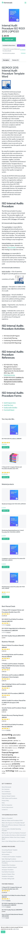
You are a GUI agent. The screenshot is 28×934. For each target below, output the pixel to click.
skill (2, 768)
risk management (16, 766)
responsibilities (4, 766)
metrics (12, 761)
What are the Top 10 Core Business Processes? (14, 833)
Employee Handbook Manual (9, 867)
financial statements (9, 757)
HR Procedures (5, 854)
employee (21, 748)
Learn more (16, 929)
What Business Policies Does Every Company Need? (13, 838)
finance (4, 750)
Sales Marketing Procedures (9, 859)
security (23, 766)
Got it (3, 932)
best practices (4, 738)
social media (8, 768)
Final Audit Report (9, 410)
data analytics (8, 747)
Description (6, 60)
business (12, 738)
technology (10, 771)
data (3, 747)
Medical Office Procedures (8, 865)
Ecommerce (15, 747)
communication (9, 743)
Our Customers (5, 789)
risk (9, 766)
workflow (3, 773)
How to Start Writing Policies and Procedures (13, 841)
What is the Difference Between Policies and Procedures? (13, 825)
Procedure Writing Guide (8, 878)
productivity (16, 764)
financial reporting (7, 755)
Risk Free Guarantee (7, 805)
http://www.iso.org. (9, 375)
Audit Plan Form (8, 405)
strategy (3, 771)
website (24, 771)
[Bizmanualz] (7, 2)
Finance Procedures (7, 852)
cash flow (15, 740)
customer (6, 745)
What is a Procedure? (7, 818)
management (6, 761)
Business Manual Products (8, 796)
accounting (7, 734)
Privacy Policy (5, 800)
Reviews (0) (15, 60)
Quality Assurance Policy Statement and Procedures (12, 862)
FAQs (3, 803)
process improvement (6, 764)
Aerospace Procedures (7, 869)
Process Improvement (7, 807)
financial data (10, 750)
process (23, 761)
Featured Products (6, 793)
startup (21, 768)
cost (3, 745)
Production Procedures (8, 876)
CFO (19, 740)
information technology (9, 759)
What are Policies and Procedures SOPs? (12, 820)
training (20, 771)
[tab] (6, 60)
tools (16, 771)
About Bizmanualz (6, 787)
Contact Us (5, 809)
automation (17, 735)
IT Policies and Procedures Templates (11, 856)
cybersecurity (22, 745)
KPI (18, 759)
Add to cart (9, 39)
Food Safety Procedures (8, 872)
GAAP (18, 757)
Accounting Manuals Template (9, 850)
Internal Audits (11, 247)
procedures (17, 761)
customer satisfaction (13, 745)
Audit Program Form (10, 403)
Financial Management (10, 752)
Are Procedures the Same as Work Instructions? (14, 835)
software (15, 768)
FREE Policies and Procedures (9, 798)
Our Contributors (6, 791)
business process (7, 740)
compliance (21, 743)
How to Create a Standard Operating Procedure (11, 829)
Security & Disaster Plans (8, 874)
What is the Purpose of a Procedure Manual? (13, 822)
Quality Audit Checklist (10, 407)
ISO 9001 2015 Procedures (9, 53)
